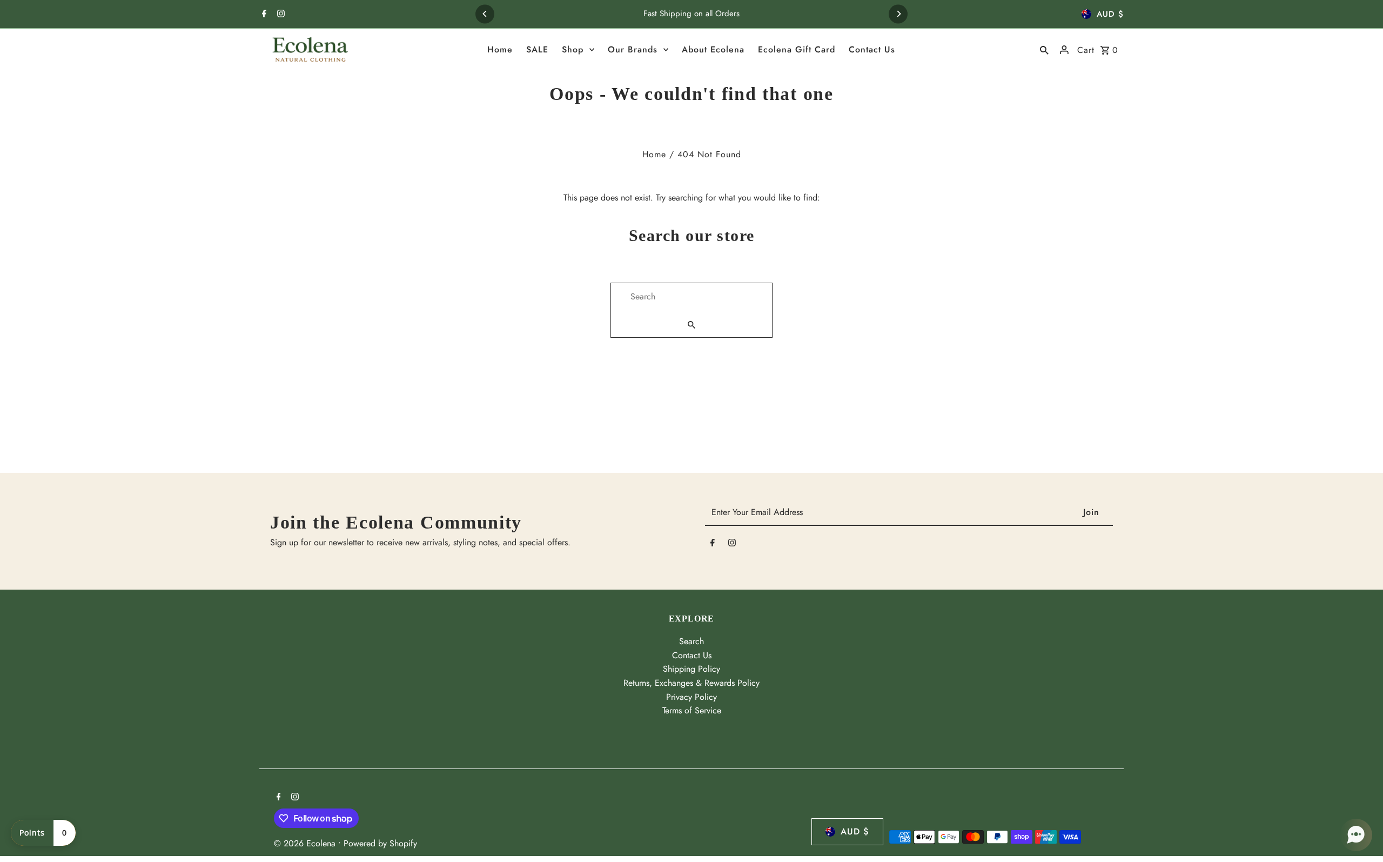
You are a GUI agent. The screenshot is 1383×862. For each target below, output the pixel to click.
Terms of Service (691, 710)
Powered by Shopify (380, 843)
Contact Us (691, 655)
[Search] (1044, 50)
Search (691, 641)
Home (654, 154)
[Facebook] (262, 14)
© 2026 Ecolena (306, 843)
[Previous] (484, 13)
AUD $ (1110, 14)
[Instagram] (279, 14)
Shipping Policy (691, 669)
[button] (1356, 835)
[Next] (898, 13)
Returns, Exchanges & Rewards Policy (691, 683)
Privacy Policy (691, 697)
